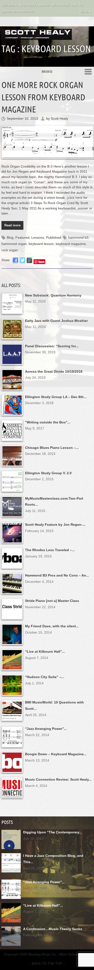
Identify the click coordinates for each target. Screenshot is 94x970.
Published (53, 237)
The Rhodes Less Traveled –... (50, 550)
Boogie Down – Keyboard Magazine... (56, 754)
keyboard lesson (41, 244)
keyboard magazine (71, 244)
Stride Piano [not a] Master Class (52, 601)
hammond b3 (78, 237)
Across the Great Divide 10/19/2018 (53, 371)
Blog (10, 237)
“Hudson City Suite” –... (44, 677)
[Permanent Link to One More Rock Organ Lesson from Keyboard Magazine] (47, 142)
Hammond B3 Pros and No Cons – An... (57, 575)
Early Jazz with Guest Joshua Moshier (56, 321)
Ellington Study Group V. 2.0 (48, 473)
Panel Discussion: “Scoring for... (52, 346)
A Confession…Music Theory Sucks (52, 929)
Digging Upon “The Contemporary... (52, 832)
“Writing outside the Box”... (47, 422)
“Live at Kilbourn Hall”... (45, 651)
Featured (22, 237)
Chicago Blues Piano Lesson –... (52, 448)
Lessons (37, 237)
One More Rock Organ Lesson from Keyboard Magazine (43, 97)
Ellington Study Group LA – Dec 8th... (56, 397)
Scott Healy (59, 118)
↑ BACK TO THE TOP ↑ (47, 963)
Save (41, 261)
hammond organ (14, 244)
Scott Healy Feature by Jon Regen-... (55, 524)
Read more (12, 225)
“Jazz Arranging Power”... (46, 729)
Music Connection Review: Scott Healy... (58, 779)
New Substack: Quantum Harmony (53, 295)
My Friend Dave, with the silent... (52, 626)
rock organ (9, 250)
